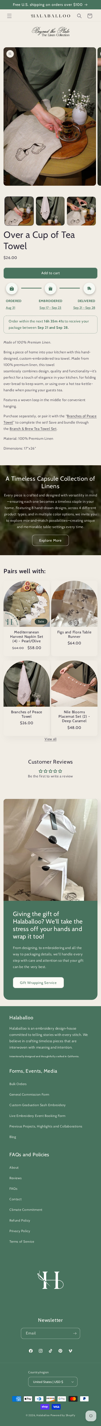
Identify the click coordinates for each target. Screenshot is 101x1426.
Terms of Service (21, 1241)
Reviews (15, 1178)
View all (51, 739)
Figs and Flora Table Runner (74, 634)
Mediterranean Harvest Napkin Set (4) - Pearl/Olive (26, 636)
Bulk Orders (18, 1084)
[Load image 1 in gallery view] (19, 211)
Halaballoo (43, 1415)
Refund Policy (19, 1220)
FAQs (13, 1188)
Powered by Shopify (62, 1415)
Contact (15, 1199)
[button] (9, 16)
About (14, 1167)
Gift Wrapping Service (38, 982)
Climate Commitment (26, 1210)
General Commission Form (29, 1094)
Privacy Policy (19, 1231)
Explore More (50, 540)
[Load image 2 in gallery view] (50, 211)
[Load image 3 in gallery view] (81, 211)
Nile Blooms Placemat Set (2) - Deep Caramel (74, 716)
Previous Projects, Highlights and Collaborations (45, 1126)
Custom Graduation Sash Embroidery (37, 1105)
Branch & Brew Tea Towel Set (33, 429)
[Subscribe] (75, 1333)
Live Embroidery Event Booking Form (37, 1116)
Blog (12, 1137)
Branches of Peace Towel (26, 714)
